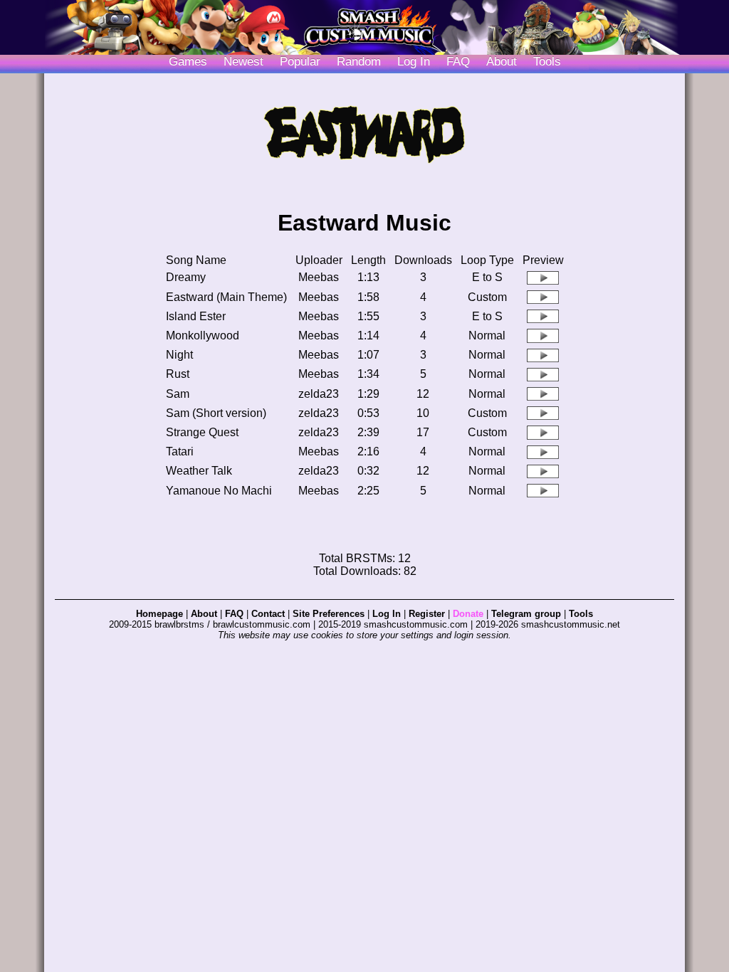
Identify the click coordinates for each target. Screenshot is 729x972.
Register (427, 613)
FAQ (458, 61)
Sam (177, 394)
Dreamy (186, 277)
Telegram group (526, 613)
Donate (468, 613)
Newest (243, 61)
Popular (300, 61)
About (501, 61)
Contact (268, 613)
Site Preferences (328, 613)
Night (179, 355)
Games (188, 61)
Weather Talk (199, 471)
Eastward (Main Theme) (226, 297)
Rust (177, 374)
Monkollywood (202, 335)
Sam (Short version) (216, 413)
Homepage (159, 613)
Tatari (180, 451)
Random (359, 61)
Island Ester (196, 316)
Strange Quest (202, 432)
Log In (386, 613)
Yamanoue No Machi (219, 491)
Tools (547, 61)
